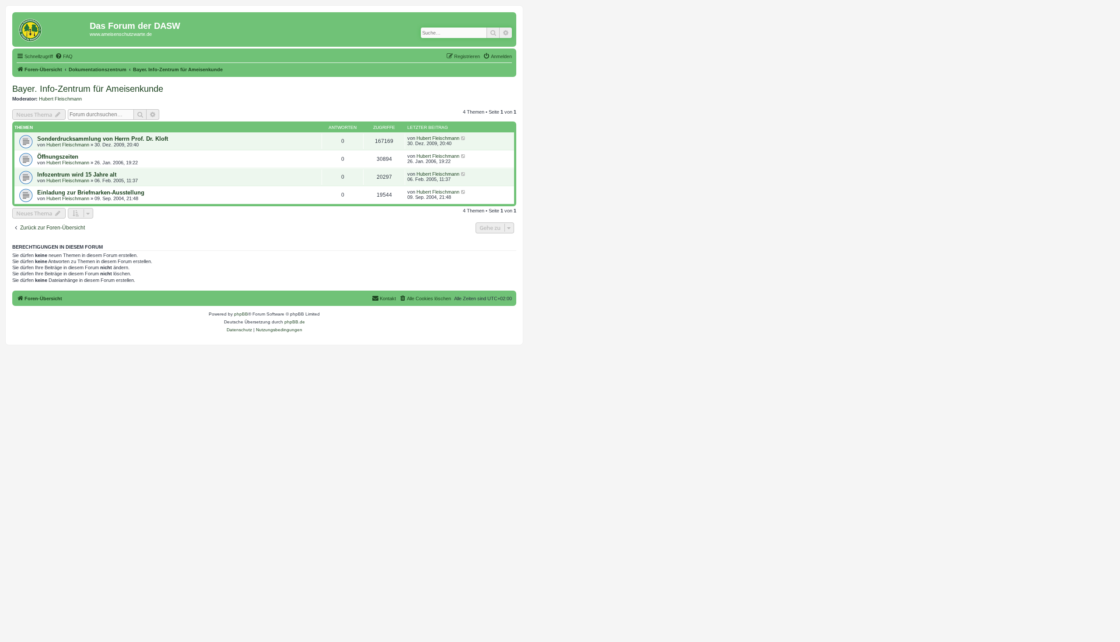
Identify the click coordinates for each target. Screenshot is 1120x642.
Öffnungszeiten (57, 156)
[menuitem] (64, 56)
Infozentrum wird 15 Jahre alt (76, 174)
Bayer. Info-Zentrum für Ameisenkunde (87, 89)
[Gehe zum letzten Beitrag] (463, 138)
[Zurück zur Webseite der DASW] (52, 28)
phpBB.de (294, 321)
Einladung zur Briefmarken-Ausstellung (90, 192)
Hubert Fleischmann (60, 98)
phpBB (241, 314)
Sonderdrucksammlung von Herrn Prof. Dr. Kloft (102, 138)
